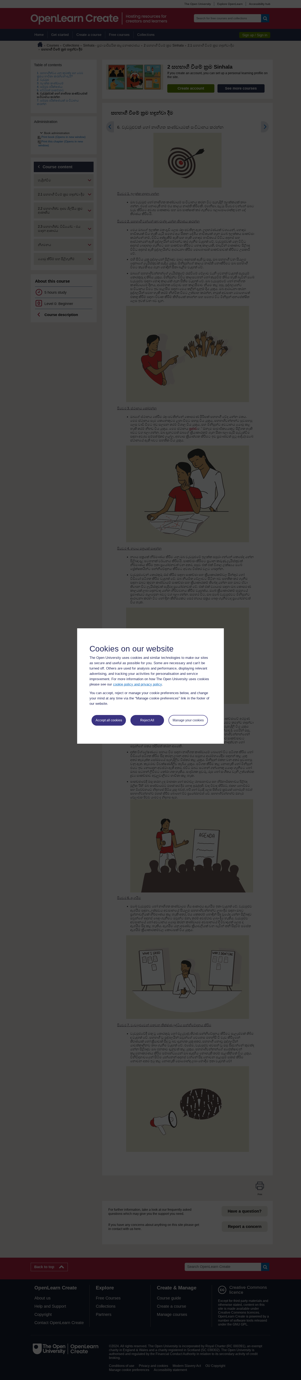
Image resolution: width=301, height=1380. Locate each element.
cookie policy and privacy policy (137, 684)
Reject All (147, 720)
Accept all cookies (109, 720)
